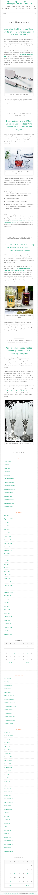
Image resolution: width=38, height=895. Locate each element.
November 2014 (8, 585)
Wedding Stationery (9, 503)
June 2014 (6, 603)
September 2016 (8, 519)
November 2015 (8, 543)
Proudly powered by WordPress (11, 893)
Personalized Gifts (26, 237)
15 (27, 653)
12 (14, 653)
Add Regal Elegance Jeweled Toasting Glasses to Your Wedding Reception (19, 351)
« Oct (10, 662)
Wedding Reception (18, 115)
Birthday (6, 465)
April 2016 (7, 529)
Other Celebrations (26, 340)
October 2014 (7, 589)
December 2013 (8, 623)
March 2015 (7, 571)
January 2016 (7, 536)
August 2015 (7, 554)
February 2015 (8, 575)
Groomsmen (7, 475)
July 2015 (6, 557)
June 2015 (6, 561)
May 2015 (6, 564)
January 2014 (7, 620)
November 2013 (8, 627)
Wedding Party (8, 496)
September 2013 (8, 634)
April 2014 (7, 610)
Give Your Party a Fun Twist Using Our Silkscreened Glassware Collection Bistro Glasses (19, 247)
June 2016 (6, 522)
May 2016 (6, 526)
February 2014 (8, 616)
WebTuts (32, 893)
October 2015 (7, 547)
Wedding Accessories (26, 113)
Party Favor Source (19, 3)
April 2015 (7, 568)
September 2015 (8, 550)
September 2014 (8, 592)
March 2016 (7, 533)
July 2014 (6, 599)
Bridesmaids (7, 471)
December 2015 (8, 540)
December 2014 (8, 582)
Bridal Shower (8, 468)
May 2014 (6, 606)
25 (10, 659)
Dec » (27, 662)
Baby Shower (7, 461)
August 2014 (7, 596)
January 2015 (7, 578)
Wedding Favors (8, 492)
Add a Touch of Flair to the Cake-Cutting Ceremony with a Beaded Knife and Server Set (19, 32)
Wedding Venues (8, 506)
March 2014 (7, 613)
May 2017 (6, 515)
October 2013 (7, 630)
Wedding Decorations (13, 238)
